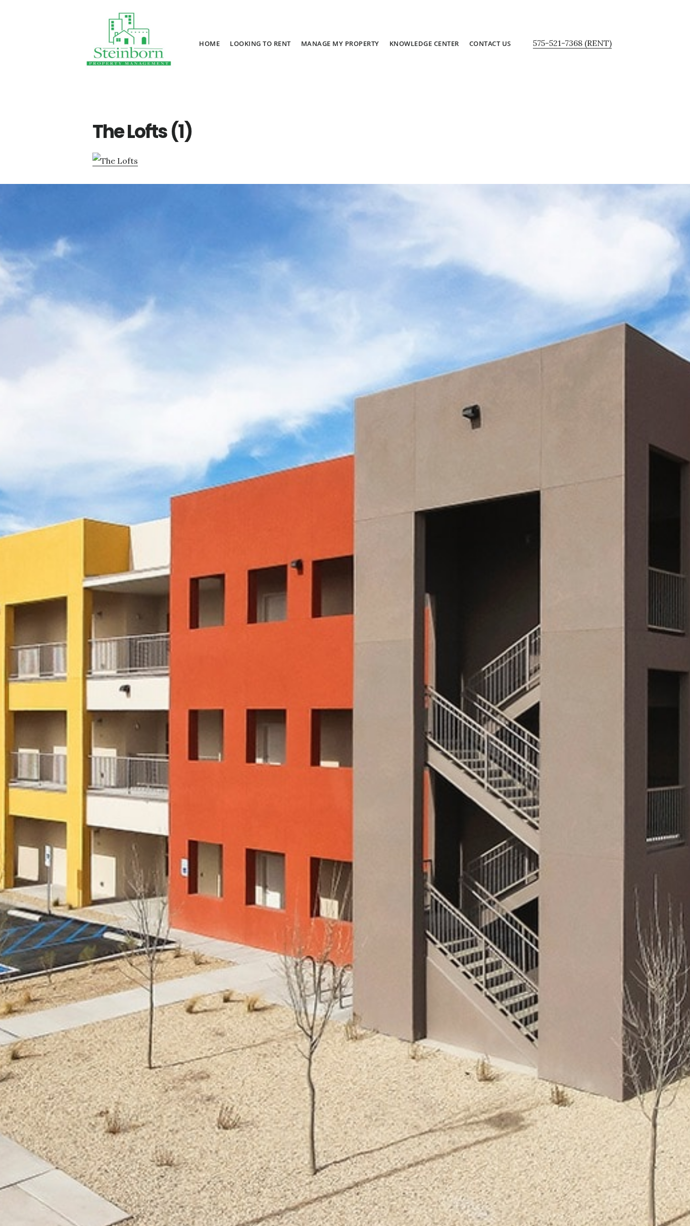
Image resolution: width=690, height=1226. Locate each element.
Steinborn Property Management (127, 38)
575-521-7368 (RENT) (572, 43)
